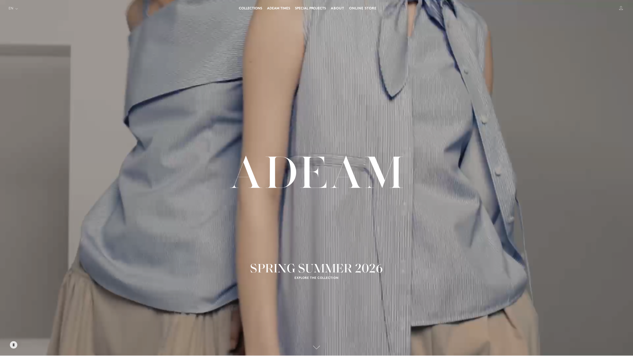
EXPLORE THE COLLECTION (316, 278)
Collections (250, 8)
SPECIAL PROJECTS (310, 8)
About (337, 8)
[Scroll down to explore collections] (316, 347)
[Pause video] (13, 345)
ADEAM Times (278, 8)
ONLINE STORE (363, 8)
